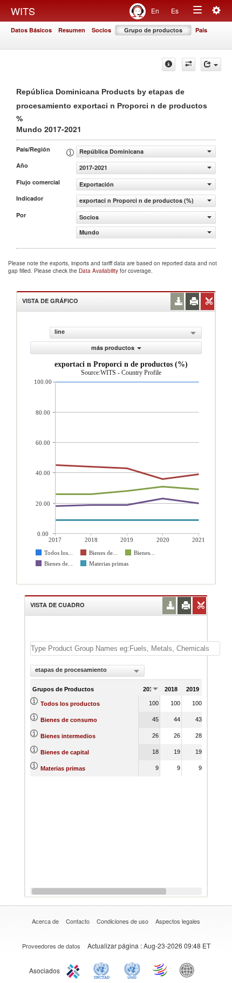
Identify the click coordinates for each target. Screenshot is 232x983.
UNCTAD (103, 969)
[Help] (168, 64)
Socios (101, 30)
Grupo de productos (153, 30)
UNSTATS (132, 969)
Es (175, 10)
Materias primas (62, 768)
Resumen (71, 30)
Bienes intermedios (67, 736)
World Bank (189, 969)
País (201, 30)
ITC (75, 969)
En (155, 10)
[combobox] (87, 671)
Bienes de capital (64, 752)
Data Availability (99, 270)
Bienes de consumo (68, 720)
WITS (23, 11)
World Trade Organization (161, 969)
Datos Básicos (31, 30)
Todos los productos (70, 703)
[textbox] (125, 648)
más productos (112, 347)
